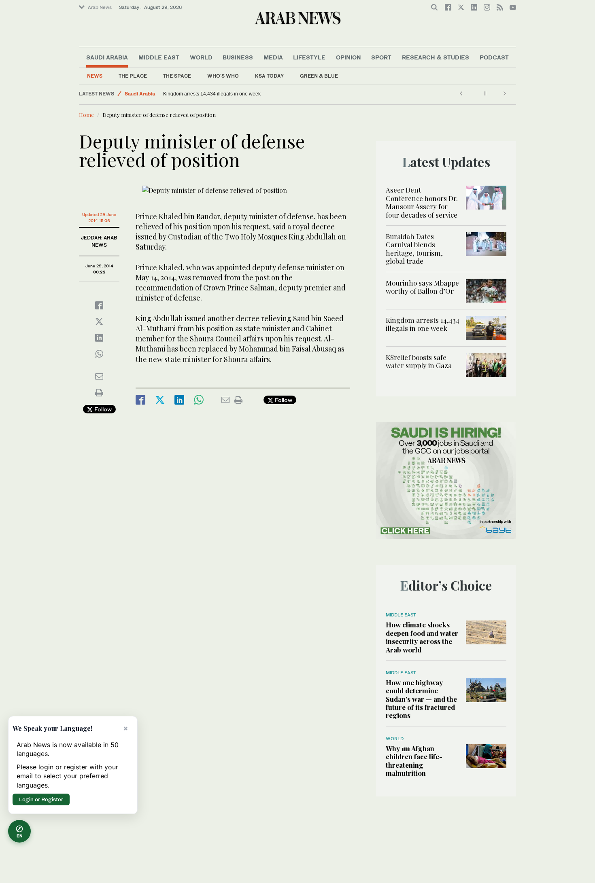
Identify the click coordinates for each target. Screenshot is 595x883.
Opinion (348, 57)
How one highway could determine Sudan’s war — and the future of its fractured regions (421, 699)
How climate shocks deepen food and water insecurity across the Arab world (422, 637)
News (94, 76)
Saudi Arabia (107, 57)
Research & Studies (435, 57)
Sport (381, 57)
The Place (133, 76)
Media (273, 57)
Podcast (494, 57)
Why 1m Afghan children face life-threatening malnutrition (414, 760)
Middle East (158, 57)
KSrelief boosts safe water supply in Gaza (419, 361)
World (201, 57)
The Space (177, 76)
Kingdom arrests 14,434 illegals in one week (212, 94)
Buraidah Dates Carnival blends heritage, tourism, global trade (414, 248)
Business (238, 57)
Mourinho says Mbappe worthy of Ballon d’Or (422, 286)
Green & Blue (319, 76)
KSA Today (269, 76)
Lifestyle (309, 57)
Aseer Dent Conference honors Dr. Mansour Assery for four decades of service (422, 202)
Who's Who (223, 76)
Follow (102, 409)
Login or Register (41, 799)
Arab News (100, 7)
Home (86, 114)
